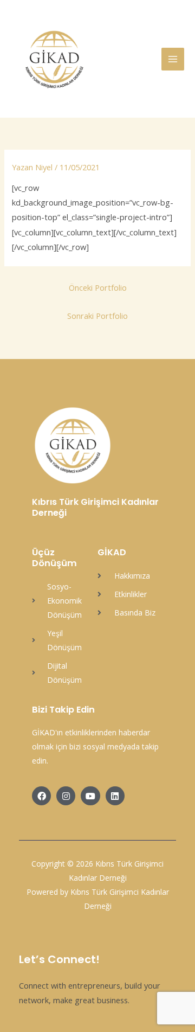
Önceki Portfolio (98, 287)
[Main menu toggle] (172, 59)
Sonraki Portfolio (97, 315)
